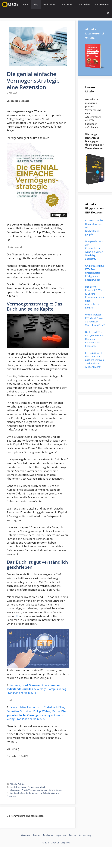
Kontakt (36, 835)
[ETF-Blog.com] (10, 4)
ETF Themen (67, 4)
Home (25, 4)
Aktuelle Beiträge (18, 784)
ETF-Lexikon (84, 4)
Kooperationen (102, 4)
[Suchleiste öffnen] (108, 13)
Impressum (61, 835)
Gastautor (25, 835)
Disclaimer (48, 835)
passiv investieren (18, 787)
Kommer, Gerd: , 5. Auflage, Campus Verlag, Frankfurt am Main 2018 (37, 688)
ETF (16, 616)
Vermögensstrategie (37, 787)
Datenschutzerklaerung (80, 835)
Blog (36, 4)
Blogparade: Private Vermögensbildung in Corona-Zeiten (36, 790)
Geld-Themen (49, 4)
